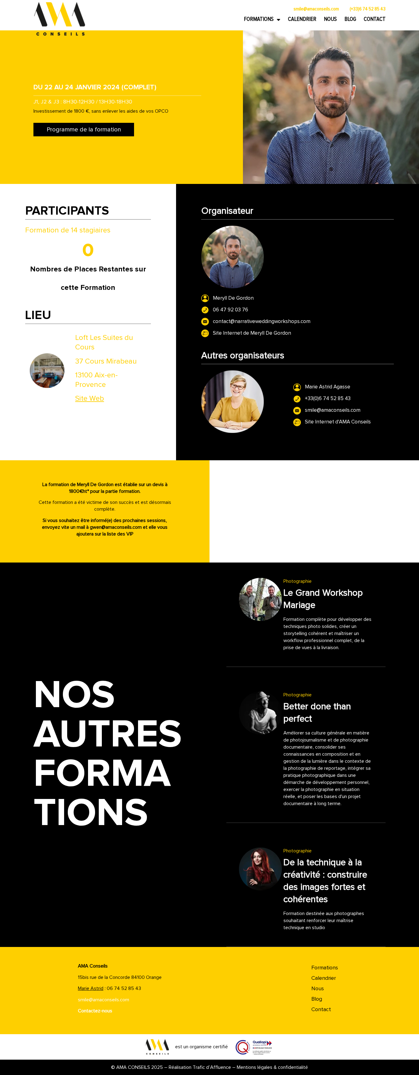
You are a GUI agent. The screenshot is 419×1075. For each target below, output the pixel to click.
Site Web (89, 398)
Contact (375, 19)
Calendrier (302, 19)
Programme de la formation (84, 130)
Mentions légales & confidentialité (272, 1067)
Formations (259, 19)
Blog (350, 19)
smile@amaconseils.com (103, 999)
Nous (330, 19)
